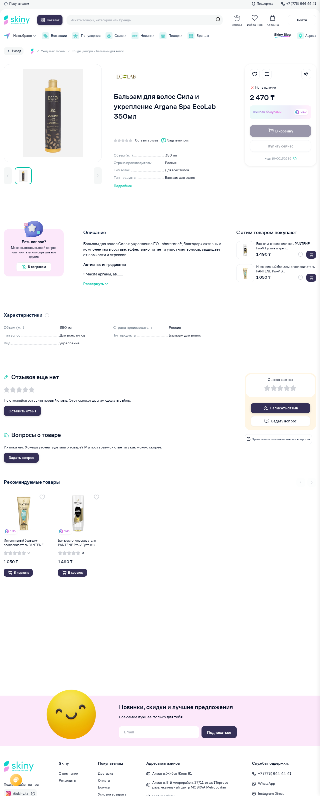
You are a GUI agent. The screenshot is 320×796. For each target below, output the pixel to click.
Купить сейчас (281, 146)
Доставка (105, 773)
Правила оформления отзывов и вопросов (281, 439)
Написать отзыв (284, 408)
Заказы (237, 25)
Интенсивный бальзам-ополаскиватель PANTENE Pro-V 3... (285, 269)
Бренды (202, 35)
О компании (68, 773)
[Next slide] (311, 482)
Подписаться (219, 732)
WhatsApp (266, 783)
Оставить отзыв (22, 411)
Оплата (104, 780)
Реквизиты (67, 780)
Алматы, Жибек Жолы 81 (172, 773)
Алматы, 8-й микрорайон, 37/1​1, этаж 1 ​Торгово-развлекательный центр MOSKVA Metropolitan (191, 785)
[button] (8, 175)
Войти (302, 20)
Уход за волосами (53, 51)
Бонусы (104, 787)
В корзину (284, 131)
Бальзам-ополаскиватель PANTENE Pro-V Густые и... (78, 542)
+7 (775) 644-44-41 (301, 4)
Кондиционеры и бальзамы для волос (98, 51)
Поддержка (265, 4)
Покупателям (19, 4)
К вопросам (37, 267)
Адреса (310, 36)
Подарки (175, 35)
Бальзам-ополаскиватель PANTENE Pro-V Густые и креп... (283, 246)
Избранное (254, 25)
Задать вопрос (21, 457)
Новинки (147, 35)
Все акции (59, 35)
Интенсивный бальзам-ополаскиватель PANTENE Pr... (24, 542)
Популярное (90, 35)
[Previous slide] (300, 482)
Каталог (53, 20)
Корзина (273, 25)
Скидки (120, 35)
